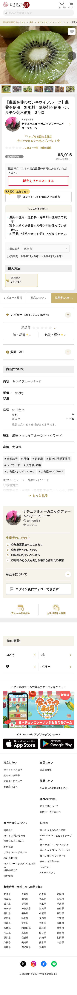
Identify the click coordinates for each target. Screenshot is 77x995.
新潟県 (42, 908)
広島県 (24, 932)
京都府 (24, 923)
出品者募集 (46, 770)
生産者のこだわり (18, 537)
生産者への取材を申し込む (54, 788)
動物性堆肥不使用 (59, 458)
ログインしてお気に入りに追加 (41, 196)
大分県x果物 (33, 465)
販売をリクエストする (38, 180)
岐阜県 (7, 918)
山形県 (24, 899)
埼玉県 (42, 903)
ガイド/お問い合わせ (14, 835)
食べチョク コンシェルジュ (54, 844)
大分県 (16, 447)
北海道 (7, 894)
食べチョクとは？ (13, 770)
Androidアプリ (48, 872)
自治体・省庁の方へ (50, 811)
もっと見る (40, 495)
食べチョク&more (49, 861)
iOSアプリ (45, 867)
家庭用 (39, 458)
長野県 (60, 913)
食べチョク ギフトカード (53, 855)
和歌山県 (26, 928)
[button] (38, 325)
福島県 (42, 899)
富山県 (60, 908)
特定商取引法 (11, 858)
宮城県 (60, 894)
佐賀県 (7, 942)
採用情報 (8, 876)
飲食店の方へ (11, 786)
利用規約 (8, 847)
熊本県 (42, 942)
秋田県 (7, 899)
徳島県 (60, 932)
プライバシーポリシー (15, 852)
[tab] (13, 298)
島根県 (60, 928)
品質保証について (13, 781)
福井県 (24, 913)
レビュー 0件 (31, 147)
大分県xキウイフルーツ (21, 471)
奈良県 (7, 928)
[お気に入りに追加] (72, 31)
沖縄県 (42, 947)
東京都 (7, 908)
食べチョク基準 (12, 775)
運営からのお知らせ (14, 841)
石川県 (7, 913)
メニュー (71, 7)
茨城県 (60, 899)
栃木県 (7, 903)
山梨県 (42, 913)
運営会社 (8, 830)
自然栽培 (12, 458)
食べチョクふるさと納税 (52, 830)
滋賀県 (7, 923)
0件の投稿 (46, 147)
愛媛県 (24, 937)
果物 (15, 435)
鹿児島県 (26, 947)
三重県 (60, 918)
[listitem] (20, 655)
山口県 (42, 932)
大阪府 (42, 923)
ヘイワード (54, 435)
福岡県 (60, 937)
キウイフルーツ (32, 435)
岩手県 (42, 894)
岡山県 (7, 932)
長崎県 (24, 942)
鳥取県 (42, 928)
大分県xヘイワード (52, 471)
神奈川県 (26, 908)
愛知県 (42, 918)
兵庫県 (60, 923)
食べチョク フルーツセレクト (55, 850)
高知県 (42, 937)
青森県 (24, 894)
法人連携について (49, 806)
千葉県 (60, 903)
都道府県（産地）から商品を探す (23, 886)
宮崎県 (7, 947)
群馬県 (24, 903)
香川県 (7, 937)
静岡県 (24, 918)
